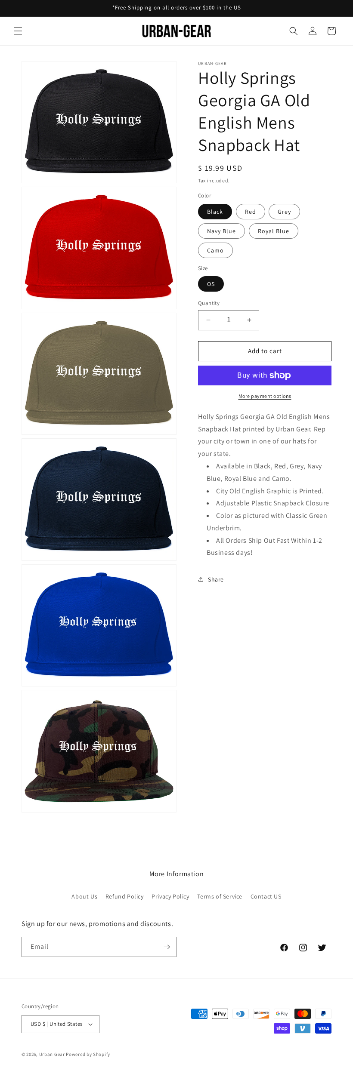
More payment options (264, 396)
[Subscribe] (166, 947)
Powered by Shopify (88, 1054)
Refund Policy (124, 896)
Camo (215, 250)
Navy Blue (221, 231)
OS (211, 284)
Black (215, 211)
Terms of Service (219, 896)
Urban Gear (52, 1054)
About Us (84, 896)
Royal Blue (273, 231)
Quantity (209, 303)
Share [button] (216, 579)
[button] (18, 31)
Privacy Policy (170, 896)
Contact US (266, 896)
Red (250, 211)
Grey (284, 211)
